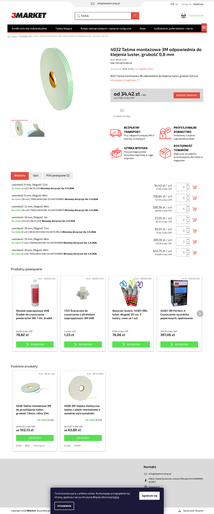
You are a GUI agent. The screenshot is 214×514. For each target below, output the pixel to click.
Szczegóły (35, 437)
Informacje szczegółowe (123, 80)
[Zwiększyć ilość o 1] (188, 185)
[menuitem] (29, 29)
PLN (173, 4)
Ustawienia (64, 506)
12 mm (67, 445)
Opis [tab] (36, 176)
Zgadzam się (149, 496)
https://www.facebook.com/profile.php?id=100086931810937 (176, 480)
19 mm (77, 445)
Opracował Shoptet (193, 510)
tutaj (116, 497)
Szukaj (135, 15)
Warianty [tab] (19, 176)
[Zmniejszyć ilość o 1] (188, 189)
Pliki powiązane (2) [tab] (58, 176)
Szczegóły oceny (144, 69)
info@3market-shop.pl (160, 474)
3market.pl (154, 487)
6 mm (18, 445)
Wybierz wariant (186, 95)
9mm (27, 445)
